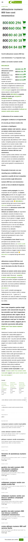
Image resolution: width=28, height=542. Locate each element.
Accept (21, 539)
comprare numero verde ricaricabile (13, 424)
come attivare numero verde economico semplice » (14, 400)
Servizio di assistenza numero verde (13, 455)
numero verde (21, 244)
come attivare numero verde (11, 431)
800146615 (5, 65)
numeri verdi (4, 6)
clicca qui (4, 205)
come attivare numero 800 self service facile (13, 527)
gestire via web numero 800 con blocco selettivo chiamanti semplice (12, 469)
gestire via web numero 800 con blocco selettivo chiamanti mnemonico (12, 513)
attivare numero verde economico (12, 439)
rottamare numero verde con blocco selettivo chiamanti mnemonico (13, 497)
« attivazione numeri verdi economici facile (12, 407)
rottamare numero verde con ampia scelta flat (13, 483)
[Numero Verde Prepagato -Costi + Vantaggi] (15, 2)
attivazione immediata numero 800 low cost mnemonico (5, 385)
